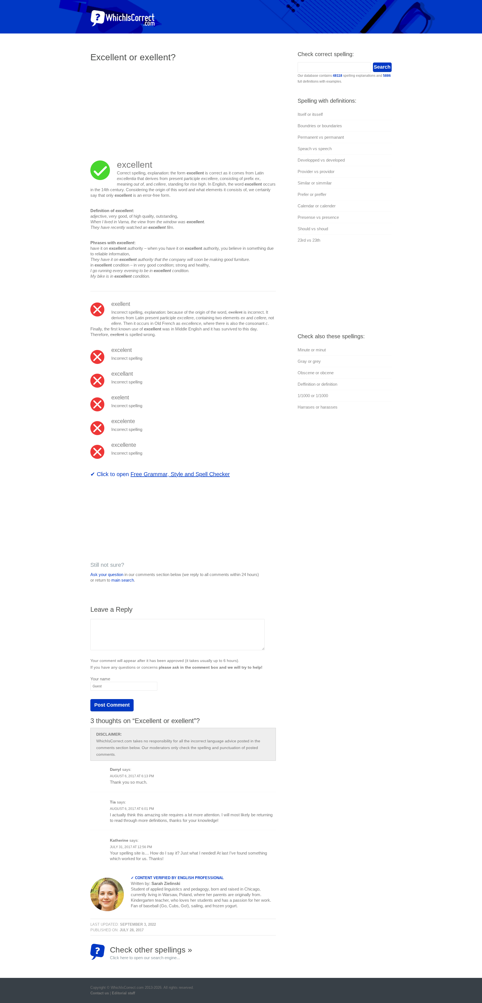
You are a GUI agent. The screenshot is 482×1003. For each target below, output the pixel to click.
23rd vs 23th (309, 240)
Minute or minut (312, 349)
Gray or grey (309, 361)
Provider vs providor (316, 171)
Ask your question (106, 574)
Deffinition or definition (317, 384)
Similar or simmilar (315, 183)
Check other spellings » (151, 953)
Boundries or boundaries (320, 125)
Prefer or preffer (312, 194)
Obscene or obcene (316, 372)
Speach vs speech (315, 148)
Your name (100, 678)
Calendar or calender (317, 205)
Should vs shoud (313, 228)
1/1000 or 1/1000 (313, 395)
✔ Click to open (160, 474)
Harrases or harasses (318, 407)
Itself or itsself (310, 114)
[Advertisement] (137, 107)
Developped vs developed (321, 160)
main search (122, 580)
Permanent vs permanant (321, 137)
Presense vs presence (318, 217)
